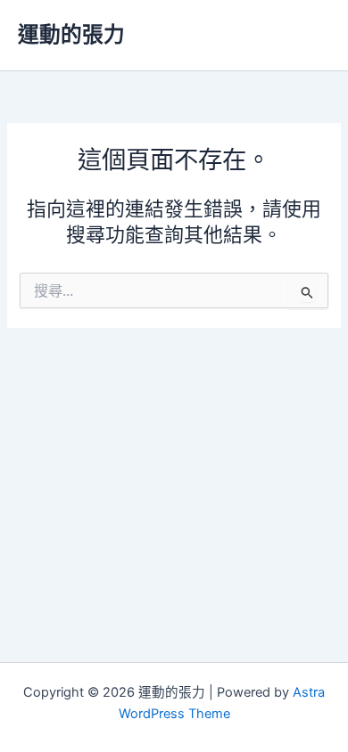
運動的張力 (71, 34)
